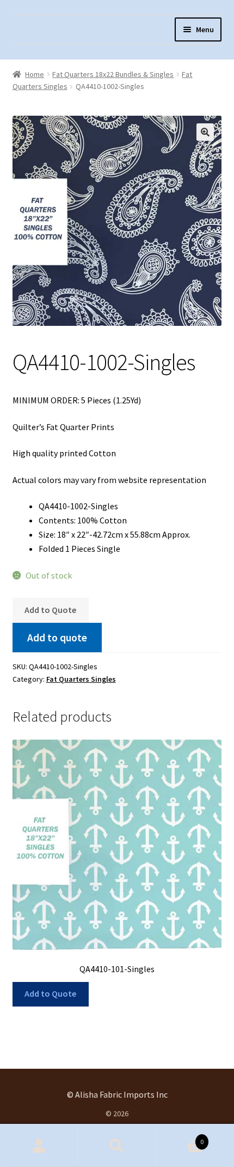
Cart (180, 1138)
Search (117, 1146)
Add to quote (57, 637)
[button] (205, 132)
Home (34, 74)
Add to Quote (50, 609)
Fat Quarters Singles (81, 679)
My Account (39, 1146)
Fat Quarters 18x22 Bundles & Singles (113, 74)
